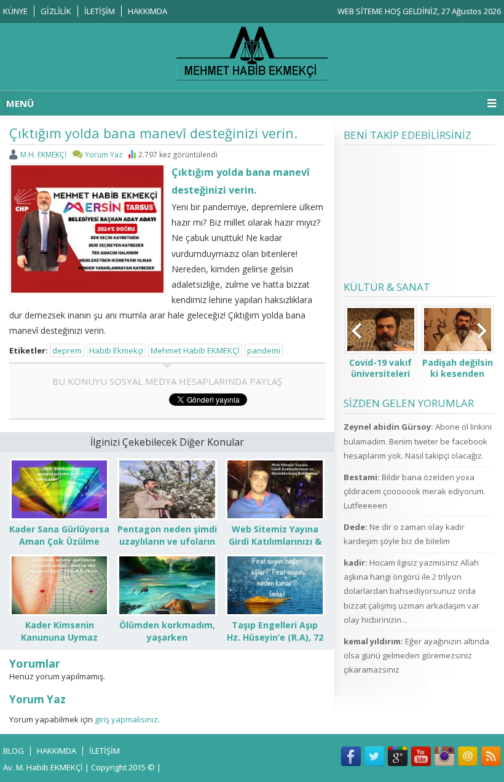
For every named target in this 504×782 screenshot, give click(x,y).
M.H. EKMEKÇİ (43, 154)
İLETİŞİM (99, 11)
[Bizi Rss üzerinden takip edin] (491, 756)
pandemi (263, 350)
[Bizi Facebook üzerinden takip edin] (351, 756)
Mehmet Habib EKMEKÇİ (195, 350)
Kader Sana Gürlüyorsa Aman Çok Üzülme (59, 535)
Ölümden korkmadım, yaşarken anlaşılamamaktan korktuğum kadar (167, 643)
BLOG (13, 750)
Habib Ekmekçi (116, 350)
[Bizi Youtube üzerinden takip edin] (421, 756)
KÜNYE (15, 11)
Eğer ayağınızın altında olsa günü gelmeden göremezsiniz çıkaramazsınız (416, 656)
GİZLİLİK (56, 11)
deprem (67, 350)
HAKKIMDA (147, 11)
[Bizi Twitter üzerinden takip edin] (374, 756)
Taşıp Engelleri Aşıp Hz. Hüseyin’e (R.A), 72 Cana (275, 637)
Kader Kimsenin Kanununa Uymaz (59, 631)
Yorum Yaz (103, 154)
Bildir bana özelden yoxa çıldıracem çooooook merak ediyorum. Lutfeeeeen (415, 491)
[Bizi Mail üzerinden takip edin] (468, 756)
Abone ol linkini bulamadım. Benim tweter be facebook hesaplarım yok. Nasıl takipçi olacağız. (418, 441)
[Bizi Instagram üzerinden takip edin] (444, 756)
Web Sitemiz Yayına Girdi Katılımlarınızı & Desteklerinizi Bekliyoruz (275, 547)
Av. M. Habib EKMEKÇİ (43, 767)
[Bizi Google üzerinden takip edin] (398, 756)
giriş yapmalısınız (126, 719)
